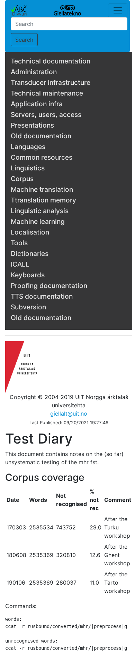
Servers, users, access (46, 114)
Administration (34, 72)
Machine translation (42, 189)
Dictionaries (29, 253)
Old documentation (41, 136)
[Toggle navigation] (117, 10)
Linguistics (28, 168)
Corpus (22, 179)
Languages (28, 146)
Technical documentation (50, 61)
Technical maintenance (47, 93)
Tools (19, 243)
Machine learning (38, 221)
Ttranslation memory (43, 200)
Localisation (30, 232)
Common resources (41, 157)
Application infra (37, 104)
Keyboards (28, 275)
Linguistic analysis (40, 211)
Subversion (28, 307)
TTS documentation (42, 296)
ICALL (20, 264)
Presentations (32, 125)
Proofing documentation (49, 285)
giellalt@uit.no (68, 413)
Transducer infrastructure (50, 82)
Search (24, 39)
